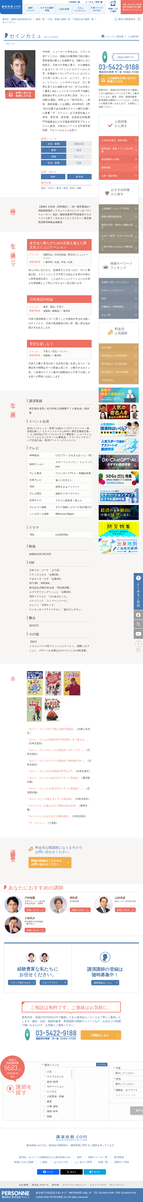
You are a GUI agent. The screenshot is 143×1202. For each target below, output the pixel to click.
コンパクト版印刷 (115, 36)
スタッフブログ (50, 982)
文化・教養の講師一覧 (59, 19)
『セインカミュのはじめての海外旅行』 (49, 816)
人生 (49, 1071)
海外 (53, 176)
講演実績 (119, 1157)
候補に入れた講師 (24, 1162)
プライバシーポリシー (74, 1184)
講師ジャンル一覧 (98, 1157)
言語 (79, 162)
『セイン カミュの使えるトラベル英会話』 (50, 798)
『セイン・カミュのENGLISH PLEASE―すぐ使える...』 (58, 739)
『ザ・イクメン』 (36, 823)
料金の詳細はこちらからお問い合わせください (46, 862)
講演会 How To (40, 1184)
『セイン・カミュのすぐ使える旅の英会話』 (51, 729)
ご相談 (43, 1162)
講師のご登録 (122, 1162)
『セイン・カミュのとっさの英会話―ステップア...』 (56, 750)
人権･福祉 (52, 1106)
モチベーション (55, 1086)
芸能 (53, 156)
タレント (79, 156)
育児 (79, 150)
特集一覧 (103, 1162)
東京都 (79, 176)
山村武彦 (120, 897)
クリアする (102, 1064)
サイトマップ (117, 1184)
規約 (79, 1157)
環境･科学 (52, 1111)
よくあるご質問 (92, 2)
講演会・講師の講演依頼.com (17, 19)
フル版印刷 (133, 36)
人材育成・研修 (55, 1096)
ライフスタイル (55, 1076)
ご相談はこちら (99, 1035)
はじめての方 (61, 1162)
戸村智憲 (30, 897)
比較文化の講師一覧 (84, 19)
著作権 (55, 1184)
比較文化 (79, 143)
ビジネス (52, 1091)
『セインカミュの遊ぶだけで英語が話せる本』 (52, 805)
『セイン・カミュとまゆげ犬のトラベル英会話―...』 (56, 788)
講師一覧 (40, 19)
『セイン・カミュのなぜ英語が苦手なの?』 (50, 771)
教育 (53, 150)
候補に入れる (33, 909)
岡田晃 (74, 897)
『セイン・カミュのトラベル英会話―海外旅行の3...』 (56, 760)
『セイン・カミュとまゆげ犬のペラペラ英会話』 (53, 777)
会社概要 (24, 1184)
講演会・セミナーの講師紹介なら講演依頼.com (44, 1157)
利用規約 (73, 2)
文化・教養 (53, 143)
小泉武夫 (30, 918)
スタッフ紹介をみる (21, 982)
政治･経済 (52, 1081)
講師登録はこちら (103, 982)
